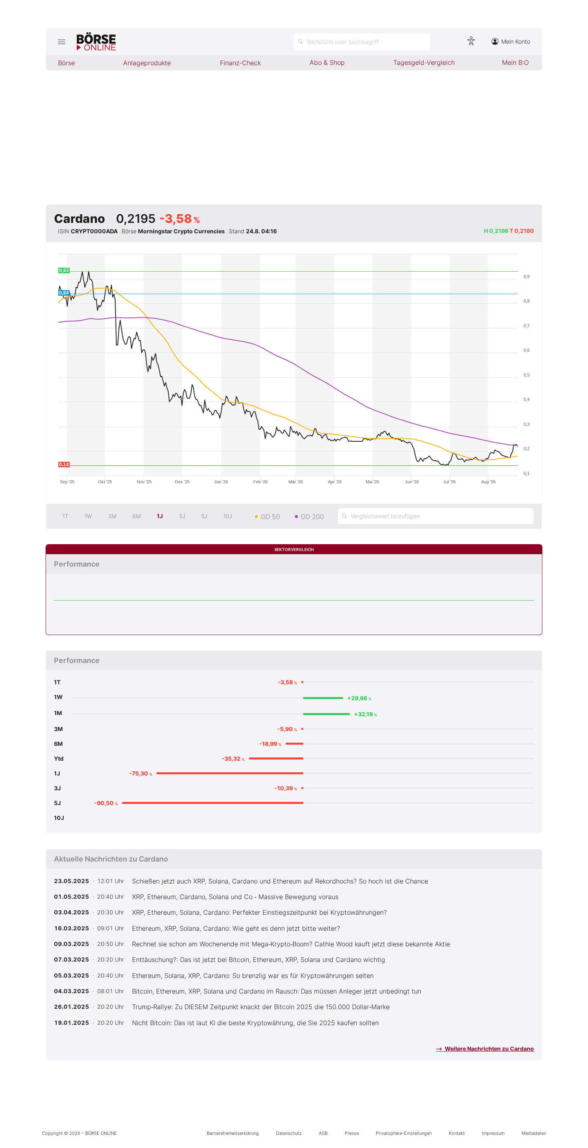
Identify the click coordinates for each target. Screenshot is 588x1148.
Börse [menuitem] (66, 63)
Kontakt (457, 1133)
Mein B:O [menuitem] (515, 62)
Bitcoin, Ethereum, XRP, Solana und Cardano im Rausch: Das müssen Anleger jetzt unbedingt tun (276, 991)
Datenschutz (289, 1133)
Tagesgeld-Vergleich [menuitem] (424, 62)
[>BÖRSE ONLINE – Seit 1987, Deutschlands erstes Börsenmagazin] (96, 41)
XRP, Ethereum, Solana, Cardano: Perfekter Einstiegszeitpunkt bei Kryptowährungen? (259, 912)
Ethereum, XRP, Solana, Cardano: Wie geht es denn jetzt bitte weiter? (236, 928)
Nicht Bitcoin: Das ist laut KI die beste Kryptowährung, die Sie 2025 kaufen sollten (255, 1023)
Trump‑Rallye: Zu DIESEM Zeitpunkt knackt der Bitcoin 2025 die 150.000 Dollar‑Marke (261, 1007)
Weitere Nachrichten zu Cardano (489, 1048)
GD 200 (312, 517)
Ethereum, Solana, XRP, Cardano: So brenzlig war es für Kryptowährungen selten (253, 976)
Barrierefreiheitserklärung (233, 1133)
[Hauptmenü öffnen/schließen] (61, 41)
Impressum (493, 1133)
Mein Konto (515, 41)
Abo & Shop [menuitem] (327, 62)
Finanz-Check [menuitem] (240, 63)
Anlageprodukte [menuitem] (147, 63)
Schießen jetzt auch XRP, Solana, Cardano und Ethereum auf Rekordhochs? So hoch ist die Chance (280, 881)
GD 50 (270, 517)
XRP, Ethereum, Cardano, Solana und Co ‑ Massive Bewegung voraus (235, 897)
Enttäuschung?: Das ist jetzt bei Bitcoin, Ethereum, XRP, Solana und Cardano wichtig (258, 960)
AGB (323, 1133)
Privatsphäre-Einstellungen (404, 1133)
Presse (352, 1133)
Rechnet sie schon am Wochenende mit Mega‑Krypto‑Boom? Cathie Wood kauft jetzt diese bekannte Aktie (291, 944)
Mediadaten (534, 1133)
